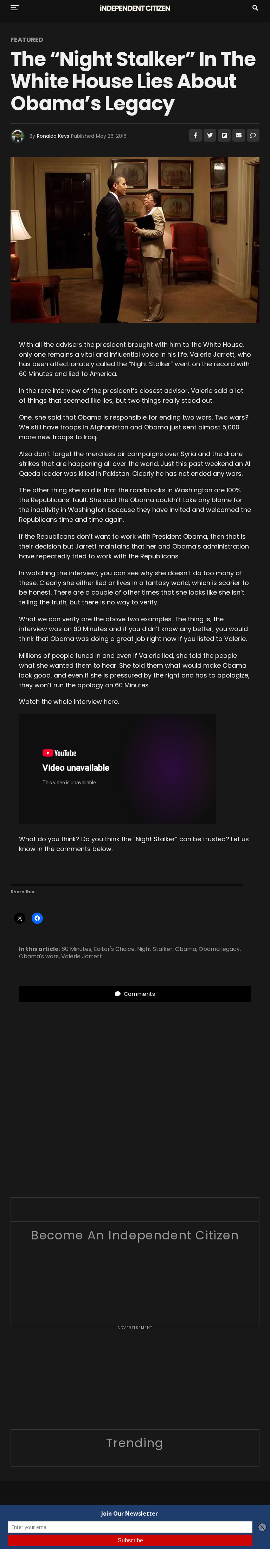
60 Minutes (76, 949)
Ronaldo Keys (53, 136)
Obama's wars (39, 956)
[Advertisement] (135, 1380)
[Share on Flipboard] (224, 135)
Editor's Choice (114, 949)
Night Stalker (155, 949)
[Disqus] (135, 1090)
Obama (185, 949)
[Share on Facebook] (195, 135)
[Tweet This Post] (210, 135)
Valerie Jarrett (81, 956)
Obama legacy (219, 949)
